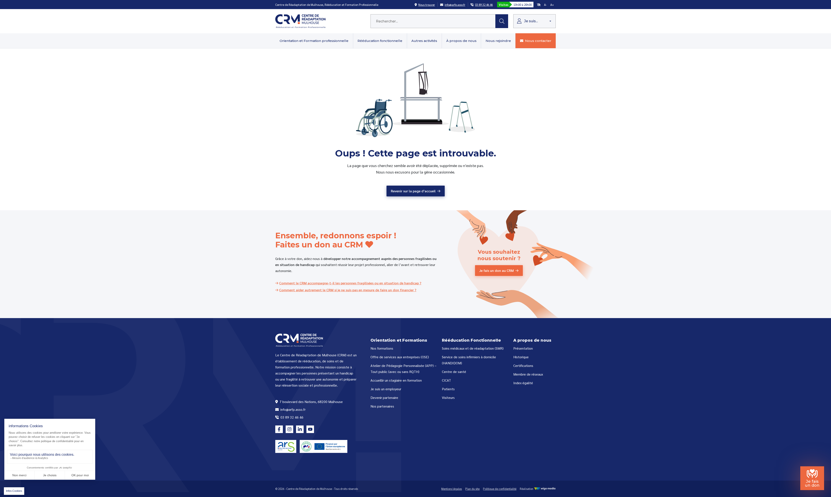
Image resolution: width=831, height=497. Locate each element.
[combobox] (432, 21)
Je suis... (530, 21)
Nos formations (381, 348)
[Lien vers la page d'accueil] (300, 20)
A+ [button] (552, 4)
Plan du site (472, 489)
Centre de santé (454, 371)
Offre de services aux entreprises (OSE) (399, 357)
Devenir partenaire (384, 397)
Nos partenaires (382, 406)
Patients (448, 389)
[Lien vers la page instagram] (289, 429)
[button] (538, 4)
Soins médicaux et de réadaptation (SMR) (473, 348)
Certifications (523, 365)
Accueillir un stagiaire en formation (396, 380)
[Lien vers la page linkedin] (300, 429)
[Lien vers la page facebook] (279, 429)
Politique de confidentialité (499, 489)
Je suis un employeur (385, 389)
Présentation (523, 348)
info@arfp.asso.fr (293, 409)
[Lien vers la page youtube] (310, 429)
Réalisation (527, 489)
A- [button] (545, 4)
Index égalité (523, 383)
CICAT (446, 380)
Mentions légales (451, 489)
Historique (521, 357)
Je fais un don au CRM (496, 270)
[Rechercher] (501, 21)
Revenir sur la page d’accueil (413, 191)
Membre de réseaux (528, 374)
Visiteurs (448, 397)
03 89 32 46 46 (291, 417)
